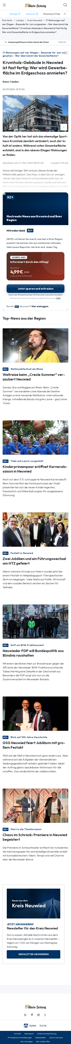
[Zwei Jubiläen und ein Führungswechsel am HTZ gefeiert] (35, 529)
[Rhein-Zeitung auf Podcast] (45, 1015)
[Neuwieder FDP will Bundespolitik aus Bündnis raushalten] (35, 621)
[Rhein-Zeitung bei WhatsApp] (25, 1015)
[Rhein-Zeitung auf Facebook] (32, 1015)
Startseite (7, 20)
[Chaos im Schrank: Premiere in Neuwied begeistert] (35, 805)
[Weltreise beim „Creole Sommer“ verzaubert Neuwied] (35, 345)
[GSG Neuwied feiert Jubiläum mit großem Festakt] (35, 713)
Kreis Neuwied (34, 20)
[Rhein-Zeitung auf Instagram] (38, 1015)
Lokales (20, 20)
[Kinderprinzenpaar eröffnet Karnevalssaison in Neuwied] (35, 437)
